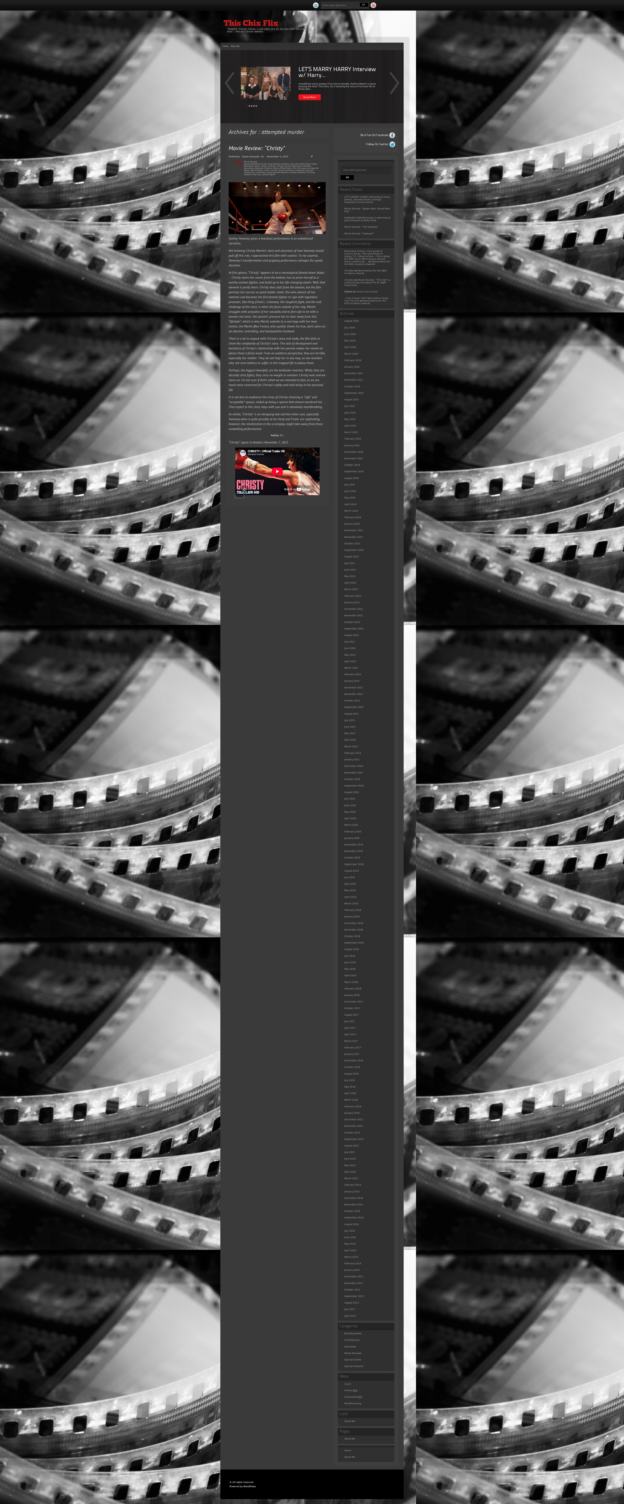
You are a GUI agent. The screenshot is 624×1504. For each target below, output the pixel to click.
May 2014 (350, 1243)
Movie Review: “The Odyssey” (361, 227)
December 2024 (353, 452)
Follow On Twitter (377, 144)
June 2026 (350, 334)
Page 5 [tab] (256, 106)
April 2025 (350, 425)
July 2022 (349, 641)
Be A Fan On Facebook (374, 135)
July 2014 (349, 1230)
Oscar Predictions (286, 170)
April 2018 (350, 975)
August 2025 (351, 399)
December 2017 (353, 1001)
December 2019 (353, 844)
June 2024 (350, 491)
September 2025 (354, 393)
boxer (257, 166)
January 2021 (352, 759)
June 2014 (350, 1237)
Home (225, 46)
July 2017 (349, 1021)
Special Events (352, 1359)
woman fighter (269, 174)
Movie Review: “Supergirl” (359, 233)
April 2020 (350, 818)
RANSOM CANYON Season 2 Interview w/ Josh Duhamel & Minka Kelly (367, 219)
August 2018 (351, 949)
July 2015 (349, 1152)
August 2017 (351, 1015)
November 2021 (353, 694)
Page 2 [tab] (249, 106)
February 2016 (352, 1106)
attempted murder (258, 164)
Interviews (350, 1346)
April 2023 (350, 582)
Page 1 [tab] (247, 106)
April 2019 (350, 897)
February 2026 (352, 360)
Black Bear (249, 166)
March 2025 (351, 432)
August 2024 (351, 478)
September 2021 (354, 707)
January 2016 (352, 1113)
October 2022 (352, 622)
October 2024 (352, 465)
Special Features (354, 1366)
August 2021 (351, 713)
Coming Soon (352, 1340)
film (294, 168)
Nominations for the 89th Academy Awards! (367, 262)
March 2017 (351, 1041)
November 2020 (353, 772)
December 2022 (353, 609)
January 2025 (352, 445)
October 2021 (352, 700)
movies (274, 170)
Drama (276, 168)
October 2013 (352, 1289)
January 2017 (352, 1054)
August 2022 (351, 635)
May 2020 (350, 812)
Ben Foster (306, 164)
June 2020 (350, 805)
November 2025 (353, 380)
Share (239, 496)
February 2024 (352, 517)
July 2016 (349, 1080)
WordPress (249, 1486)
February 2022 (352, 674)
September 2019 (354, 864)
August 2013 (351, 1302)
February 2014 (352, 1263)
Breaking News (352, 1333)
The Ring (311, 172)
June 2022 (350, 648)
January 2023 (352, 602)
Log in (347, 1384)
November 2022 (353, 615)
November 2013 (353, 1283)
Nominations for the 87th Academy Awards (365, 302)
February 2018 (352, 988)
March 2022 (351, 668)
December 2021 (353, 687)
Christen (349, 270)
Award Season (274, 164)
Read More (309, 97)
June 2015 (350, 1158)
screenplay (261, 172)
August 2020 (351, 792)
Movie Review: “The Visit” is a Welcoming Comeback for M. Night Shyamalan (367, 282)
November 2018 (353, 929)
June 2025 (350, 412)
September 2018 (354, 942)
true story (257, 174)
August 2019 (351, 870)
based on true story (291, 164)
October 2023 (352, 543)
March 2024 (351, 511)
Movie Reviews (250, 162)
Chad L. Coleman (268, 166)
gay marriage (309, 168)
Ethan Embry (286, 168)
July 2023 (349, 563)
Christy (280, 166)
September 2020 (354, 785)
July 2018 (349, 956)
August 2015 (351, 1145)
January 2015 (352, 1191)
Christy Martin (291, 166)
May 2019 (350, 890)
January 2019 (352, 916)
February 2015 (352, 1185)
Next (229, 85)
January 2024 (352, 524)
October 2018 (352, 936)
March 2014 (351, 1257)
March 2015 (351, 1178)
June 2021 (350, 726)
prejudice (299, 170)
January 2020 (352, 838)
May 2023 (350, 576)
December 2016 (353, 1060)
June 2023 (350, 569)
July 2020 (349, 798)
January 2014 (352, 1270)
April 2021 (350, 739)
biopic (314, 164)
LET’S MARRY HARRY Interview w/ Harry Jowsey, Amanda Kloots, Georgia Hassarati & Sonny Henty (367, 199)
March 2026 (351, 353)
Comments (353, 1397)
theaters (248, 174)
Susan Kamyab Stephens (278, 172)
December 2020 (353, 766)
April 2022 (350, 661)
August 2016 (351, 1073)
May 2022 (350, 655)
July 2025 (349, 406)
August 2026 (351, 321)
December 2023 (353, 530)
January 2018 (352, 995)
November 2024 (353, 458)
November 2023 (353, 537)
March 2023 (351, 589)
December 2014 (353, 1198)
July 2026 (349, 327)
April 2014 (350, 1250)
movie (267, 170)
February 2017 (352, 1047)
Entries (351, 1390)
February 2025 (352, 438)
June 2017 (350, 1028)
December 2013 (353, 1276)
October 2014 (352, 1211)
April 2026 (350, 347)
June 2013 (350, 1316)
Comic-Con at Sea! (367, 291)
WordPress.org (352, 1403)
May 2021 (350, 733)
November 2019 (353, 851)
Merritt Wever (257, 170)
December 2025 (353, 373)
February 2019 (352, 910)
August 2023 (351, 556)
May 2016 (350, 1086)
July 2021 (349, 720)
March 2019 (351, 903)
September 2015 (354, 1139)
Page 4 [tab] (254, 106)
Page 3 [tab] (252, 106)
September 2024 (354, 471)
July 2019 (349, 877)
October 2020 (352, 779)
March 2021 (351, 746)
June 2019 (350, 884)
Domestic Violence (263, 168)
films (299, 168)
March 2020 (351, 825)
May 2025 (350, 419)
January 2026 (352, 367)
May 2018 (350, 969)
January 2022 (352, 681)
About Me (235, 46)
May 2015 (350, 1165)
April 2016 (350, 1093)
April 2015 (350, 1172)
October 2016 (352, 1067)
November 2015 (353, 1126)
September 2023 (354, 550)
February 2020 (352, 831)
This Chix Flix (251, 24)
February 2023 (352, 596)
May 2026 (350, 340)
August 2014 (351, 1224)
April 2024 (350, 504)
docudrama (249, 168)
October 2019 (352, 857)
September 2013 (354, 1296)
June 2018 (350, 962)
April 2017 (350, 1034)
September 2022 (354, 628)
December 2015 (353, 1119)
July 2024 (349, 484)
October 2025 (352, 386)
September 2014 (354, 1217)
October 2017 (352, 1008)
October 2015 (352, 1132)
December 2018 (353, 923)
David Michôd (304, 166)
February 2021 (352, 753)
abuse (246, 164)
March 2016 (351, 1099)
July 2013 (349, 1309)
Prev (394, 85)
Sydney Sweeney (298, 172)
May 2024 (350, 497)
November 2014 (353, 1204)
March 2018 (351, 982)
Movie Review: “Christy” (257, 149)
